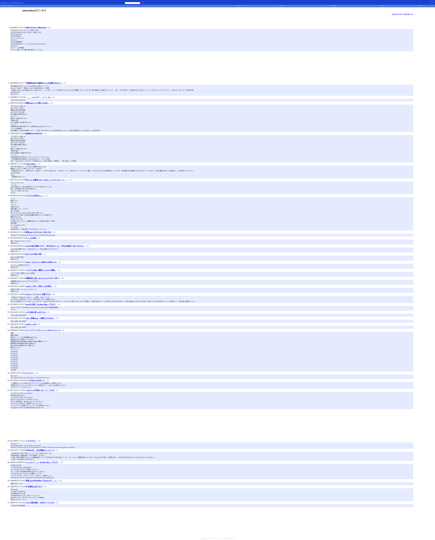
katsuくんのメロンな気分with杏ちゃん (41, 262)
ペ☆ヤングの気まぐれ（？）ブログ (40, 390)
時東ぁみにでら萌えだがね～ (37, 103)
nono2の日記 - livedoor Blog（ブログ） (41, 304)
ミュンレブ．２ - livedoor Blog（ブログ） (42, 462)
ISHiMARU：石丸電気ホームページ (40, 450)
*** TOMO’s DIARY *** (35, 380)
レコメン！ (30, 373)
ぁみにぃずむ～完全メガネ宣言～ (39, 286)
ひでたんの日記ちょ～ (35, 196)
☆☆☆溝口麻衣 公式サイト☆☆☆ (40, 503)
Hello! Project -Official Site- (36, 27)
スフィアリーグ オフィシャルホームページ (43, 330)
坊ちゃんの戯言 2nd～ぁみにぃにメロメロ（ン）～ (47, 180)
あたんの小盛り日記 (34, 254)
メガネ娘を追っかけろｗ (36, 312)
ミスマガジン (31, 441)
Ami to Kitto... (31, 164)
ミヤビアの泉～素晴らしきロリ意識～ (41, 270)
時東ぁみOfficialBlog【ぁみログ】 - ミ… (42, 481)
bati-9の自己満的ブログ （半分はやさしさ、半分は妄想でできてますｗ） (55, 246)
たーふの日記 (31, 238)
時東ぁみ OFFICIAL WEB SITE (39, 232)
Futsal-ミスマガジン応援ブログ (38, 294)
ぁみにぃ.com (31, 324)
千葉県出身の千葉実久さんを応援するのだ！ (44, 83)
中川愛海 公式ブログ (34, 487)
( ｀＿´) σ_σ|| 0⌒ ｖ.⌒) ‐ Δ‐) (38, 97)
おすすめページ (408, 14)
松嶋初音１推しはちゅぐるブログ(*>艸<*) (43, 278)
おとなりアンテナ (397, 14)
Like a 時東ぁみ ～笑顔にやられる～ (40, 318)
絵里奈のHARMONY (34, 133)
